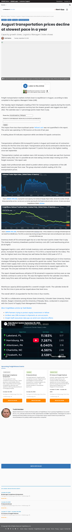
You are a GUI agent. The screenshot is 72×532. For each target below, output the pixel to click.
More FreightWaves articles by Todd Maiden (16, 308)
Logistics (18, 16)
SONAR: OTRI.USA (12, 199)
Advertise (30, 529)
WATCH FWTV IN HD (36, 466)
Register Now (12, 400)
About (25, 529)
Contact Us (67, 1)
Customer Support (24, 1)
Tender (44, 199)
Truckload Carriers (23, 20)
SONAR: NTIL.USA (11, 231)
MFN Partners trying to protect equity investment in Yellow (27, 312)
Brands (3, 5)
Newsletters (59, 1)
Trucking (13, 16)
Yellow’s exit (38, 127)
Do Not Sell (67, 529)
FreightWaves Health (39, 529)
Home (4, 16)
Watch (59, 9)
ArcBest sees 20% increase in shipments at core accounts (26, 315)
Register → (4, 498)
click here (41, 203)
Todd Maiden (8, 38)
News (8, 16)
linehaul (37, 231)
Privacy (57, 529)
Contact (48, 529)
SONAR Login (14, 1)
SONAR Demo (5, 1)
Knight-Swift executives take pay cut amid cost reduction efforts (29, 318)
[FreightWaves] (9, 9)
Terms (52, 529)
